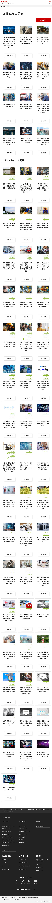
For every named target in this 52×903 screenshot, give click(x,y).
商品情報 (4, 859)
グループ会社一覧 (39, 864)
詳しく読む (10, 55)
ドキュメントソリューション (8, 842)
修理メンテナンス (22, 869)
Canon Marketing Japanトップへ (26, 889)
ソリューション (6, 822)
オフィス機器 (22, 837)
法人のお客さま (5, 6)
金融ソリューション (6, 828)
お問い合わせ (43, 20)
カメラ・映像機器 (28, 809)
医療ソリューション (6, 831)
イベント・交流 (5, 869)
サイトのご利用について (21, 897)
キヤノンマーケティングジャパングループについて (42, 860)
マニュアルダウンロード (24, 862)
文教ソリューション (6, 834)
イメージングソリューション (8, 837)
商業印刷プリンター (23, 834)
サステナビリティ (39, 867)
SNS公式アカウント (26, 877)
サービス (4, 862)
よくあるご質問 (22, 859)
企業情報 (38, 856)
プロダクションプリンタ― (24, 831)
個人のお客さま (7, 856)
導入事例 (38, 822)
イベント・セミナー (7, 850)
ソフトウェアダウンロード (24, 866)
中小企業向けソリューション (8, 826)
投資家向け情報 (39, 870)
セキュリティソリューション (8, 840)
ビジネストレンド (40, 826)
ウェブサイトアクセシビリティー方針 (11, 899)
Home (3, 809)
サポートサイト (23, 856)
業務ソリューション (6, 845)
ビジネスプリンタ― (23, 828)
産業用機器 (21, 842)
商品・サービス (18, 809)
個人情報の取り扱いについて (34, 897)
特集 (3, 866)
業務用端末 (21, 840)
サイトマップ (12, 897)
